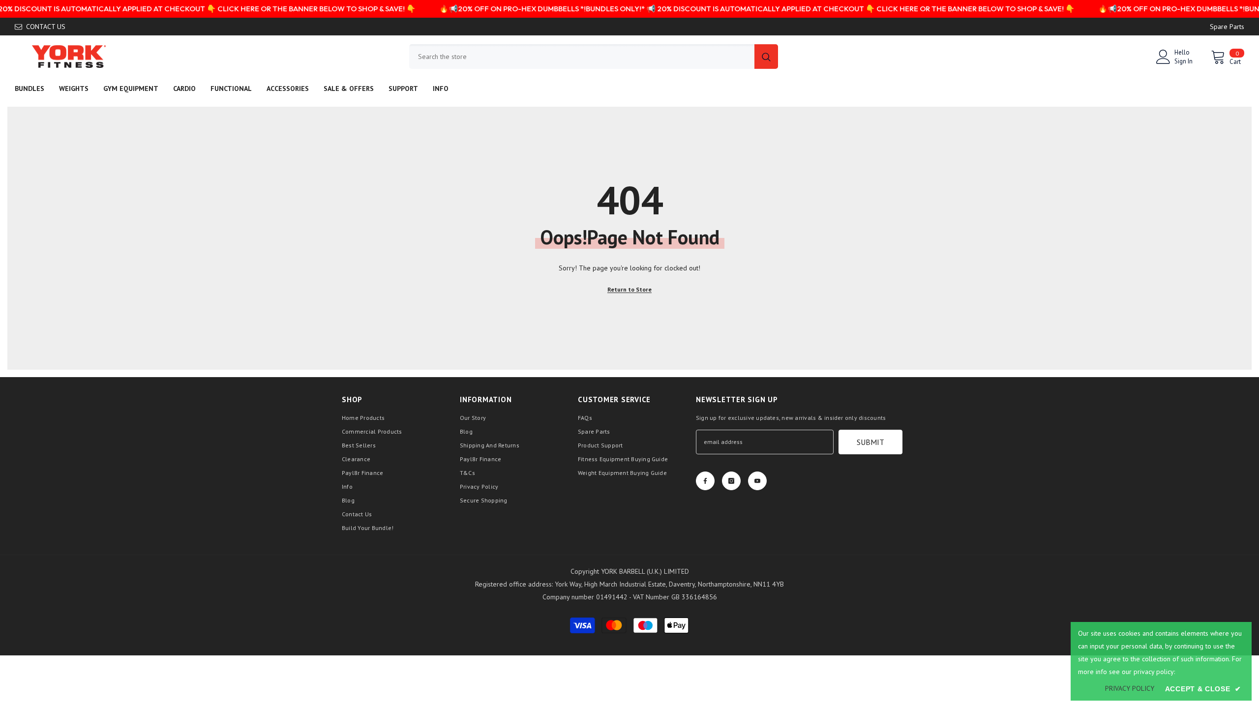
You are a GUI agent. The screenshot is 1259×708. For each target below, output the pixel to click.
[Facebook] (705, 481)
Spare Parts (1227, 26)
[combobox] (581, 56)
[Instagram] (731, 481)
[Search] (593, 56)
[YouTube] (757, 481)
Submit (870, 442)
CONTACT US (45, 26)
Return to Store (629, 289)
